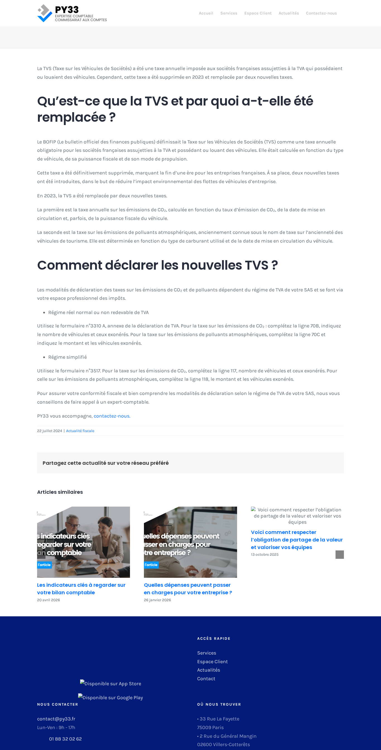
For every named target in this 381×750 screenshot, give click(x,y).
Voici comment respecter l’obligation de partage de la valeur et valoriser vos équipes (297, 516)
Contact (206, 678)
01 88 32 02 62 (65, 739)
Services (206, 653)
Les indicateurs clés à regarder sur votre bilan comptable (83, 542)
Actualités (208, 670)
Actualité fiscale (80, 430)
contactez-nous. (112, 416)
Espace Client (212, 661)
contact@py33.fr (56, 719)
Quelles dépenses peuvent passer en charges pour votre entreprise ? (190, 542)
